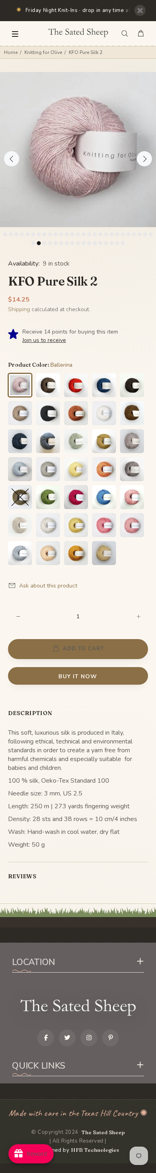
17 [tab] (95, 234)
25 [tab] (140, 234)
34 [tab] (67, 243)
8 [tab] (44, 234)
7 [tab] (39, 234)
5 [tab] (28, 234)
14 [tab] (78, 234)
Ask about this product (48, 585)
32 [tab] (56, 243)
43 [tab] (117, 243)
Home (11, 52)
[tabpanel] (78, 150)
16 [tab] (89, 234)
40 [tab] (100, 243)
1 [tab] (5, 234)
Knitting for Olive (43, 52)
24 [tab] (134, 234)
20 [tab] (112, 234)
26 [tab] (145, 234)
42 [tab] (112, 243)
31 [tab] (50, 243)
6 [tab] (33, 234)
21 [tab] (117, 234)
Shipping (19, 309)
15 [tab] (84, 234)
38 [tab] (89, 243)
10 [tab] (56, 234)
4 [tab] (22, 234)
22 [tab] (123, 234)
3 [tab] (16, 234)
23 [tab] (128, 234)
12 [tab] (67, 234)
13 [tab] (72, 234)
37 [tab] (84, 243)
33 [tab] (61, 243)
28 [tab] (33, 243)
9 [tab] (50, 234)
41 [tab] (106, 243)
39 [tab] (95, 243)
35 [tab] (72, 243)
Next (144, 158)
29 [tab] (39, 243)
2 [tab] (11, 234)
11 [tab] (61, 234)
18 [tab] (100, 234)
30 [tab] (44, 243)
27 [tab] (151, 234)
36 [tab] (78, 243)
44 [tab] (123, 243)
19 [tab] (106, 234)
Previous (11, 158)
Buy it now (77, 676)
